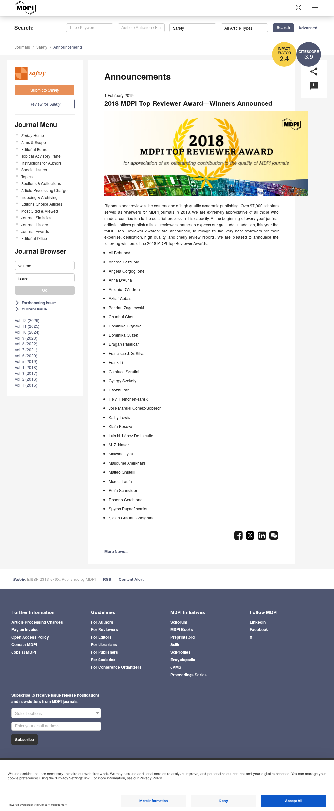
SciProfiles (180, 652)
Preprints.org (182, 637)
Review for (44, 104)
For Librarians (104, 644)
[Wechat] (273, 537)
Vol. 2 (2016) (26, 379)
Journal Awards (35, 231)
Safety (41, 47)
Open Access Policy (30, 637)
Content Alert (131, 579)
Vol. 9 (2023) (26, 338)
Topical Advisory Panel (41, 156)
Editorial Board (34, 149)
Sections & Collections (41, 183)
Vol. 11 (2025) (27, 326)
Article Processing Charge (44, 190)
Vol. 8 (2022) (26, 343)
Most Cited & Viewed (39, 211)
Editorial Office (34, 238)
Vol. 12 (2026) (27, 320)
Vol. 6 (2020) (26, 355)
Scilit (174, 644)
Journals (22, 47)
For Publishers (104, 652)
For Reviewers (104, 629)
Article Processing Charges (37, 622)
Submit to (44, 90)
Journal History (34, 224)
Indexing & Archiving (39, 197)
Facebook (259, 629)
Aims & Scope (33, 142)
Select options (28, 713)
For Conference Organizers (116, 667)
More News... (116, 551)
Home (32, 135)
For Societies (103, 659)
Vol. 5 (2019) (26, 361)
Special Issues (34, 169)
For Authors (102, 622)
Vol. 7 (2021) (26, 349)
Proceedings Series (188, 674)
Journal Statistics (36, 217)
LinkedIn (258, 622)
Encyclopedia (182, 659)
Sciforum (178, 622)
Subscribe (24, 739)
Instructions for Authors (41, 163)
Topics (27, 176)
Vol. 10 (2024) (27, 332)
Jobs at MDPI (23, 652)
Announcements (68, 47)
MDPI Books (181, 629)
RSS (107, 579)
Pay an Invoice (24, 629)
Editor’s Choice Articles (41, 204)
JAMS (175, 667)
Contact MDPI (24, 644)
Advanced (307, 28)
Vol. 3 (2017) (26, 373)
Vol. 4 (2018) (26, 367)
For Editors (101, 637)
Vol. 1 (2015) (26, 385)
